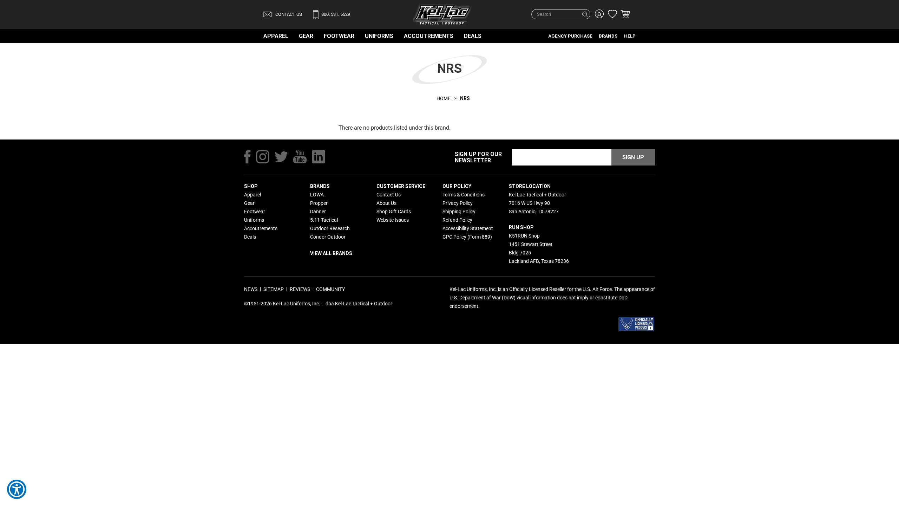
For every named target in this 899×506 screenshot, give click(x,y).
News (250, 289)
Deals (472, 36)
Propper (319, 203)
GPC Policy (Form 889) (467, 237)
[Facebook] (247, 156)
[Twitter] (281, 156)
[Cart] (625, 14)
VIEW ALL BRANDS (331, 253)
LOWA (317, 194)
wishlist (611, 14)
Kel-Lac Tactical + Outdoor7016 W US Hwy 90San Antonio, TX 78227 (537, 203)
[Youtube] (300, 156)
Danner (318, 211)
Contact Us (288, 14)
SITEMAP (273, 289)
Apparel (252, 194)
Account (598, 14)
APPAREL (275, 36)
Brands (608, 36)
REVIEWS (300, 289)
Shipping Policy (458, 211)
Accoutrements (428, 36)
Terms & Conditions (463, 194)
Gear (306, 36)
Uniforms (379, 36)
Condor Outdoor (328, 237)
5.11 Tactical (324, 220)
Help (630, 36)
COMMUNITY (330, 289)
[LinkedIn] (318, 156)
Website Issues (392, 220)
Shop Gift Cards (393, 211)
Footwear (339, 36)
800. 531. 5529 (335, 14)
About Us (386, 203)
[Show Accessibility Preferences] (16, 489)
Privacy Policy (457, 203)
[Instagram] (262, 156)
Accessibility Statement (467, 228)
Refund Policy (457, 220)
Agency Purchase (570, 36)
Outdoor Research (330, 228)
